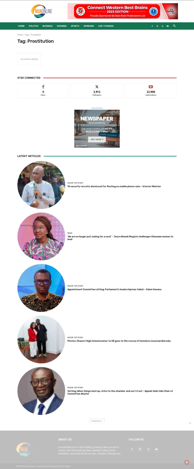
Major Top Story (75, 183)
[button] (174, 26)
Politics (33, 25)
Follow (97, 85)
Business (48, 25)
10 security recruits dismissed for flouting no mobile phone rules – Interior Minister (114, 186)
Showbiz (62, 25)
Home (21, 25)
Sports (75, 25)
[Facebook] (152, 26)
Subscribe (151, 85)
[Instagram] (157, 26)
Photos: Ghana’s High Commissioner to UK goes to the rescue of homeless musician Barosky (119, 341)
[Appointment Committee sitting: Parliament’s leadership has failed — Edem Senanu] (41, 288)
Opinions (89, 25)
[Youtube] (167, 26)
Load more (96, 421)
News (69, 233)
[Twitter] (162, 26)
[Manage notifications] (186, 462)
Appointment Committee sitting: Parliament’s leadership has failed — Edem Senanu (114, 289)
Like (43, 85)
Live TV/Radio (106, 25)
